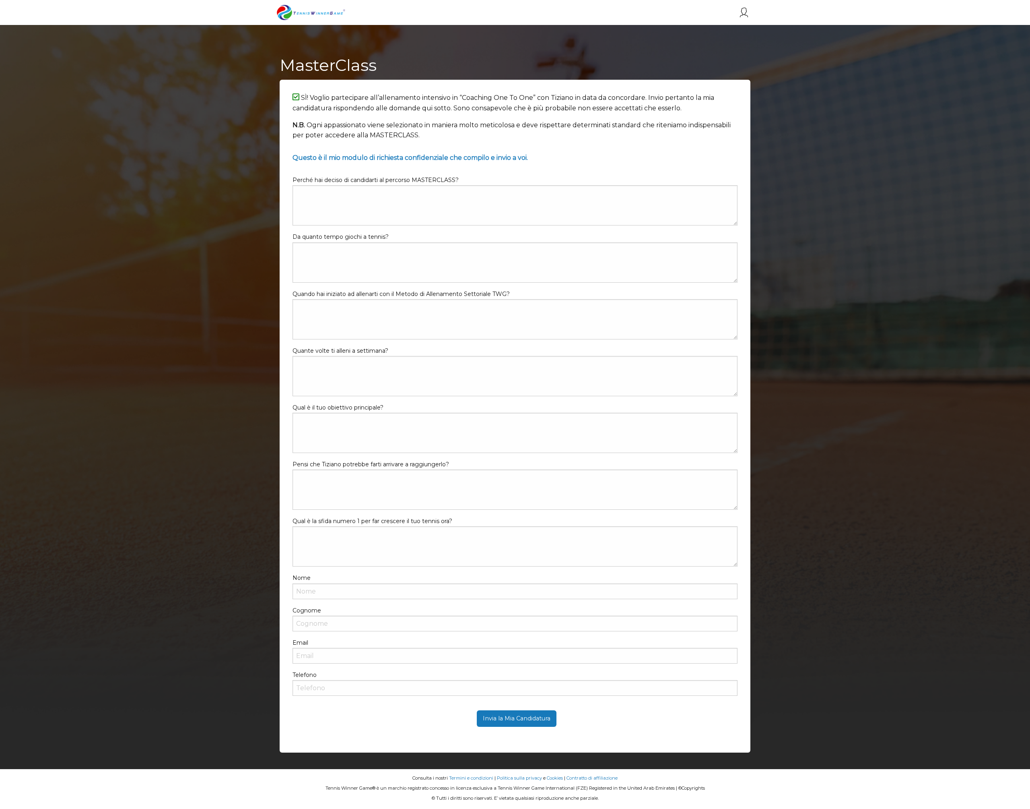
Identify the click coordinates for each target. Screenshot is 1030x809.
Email (300, 642)
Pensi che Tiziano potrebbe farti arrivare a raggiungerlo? (371, 464)
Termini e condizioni (471, 778)
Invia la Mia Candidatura (516, 718)
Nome (302, 577)
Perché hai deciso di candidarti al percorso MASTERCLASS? (376, 180)
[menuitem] (744, 12)
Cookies (555, 778)
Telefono (305, 675)
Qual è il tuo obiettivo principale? (338, 407)
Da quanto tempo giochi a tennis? (341, 236)
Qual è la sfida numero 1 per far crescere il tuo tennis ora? (372, 521)
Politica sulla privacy (519, 778)
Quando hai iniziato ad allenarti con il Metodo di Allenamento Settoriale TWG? (401, 294)
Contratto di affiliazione (592, 778)
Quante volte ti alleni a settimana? (340, 350)
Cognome (307, 610)
